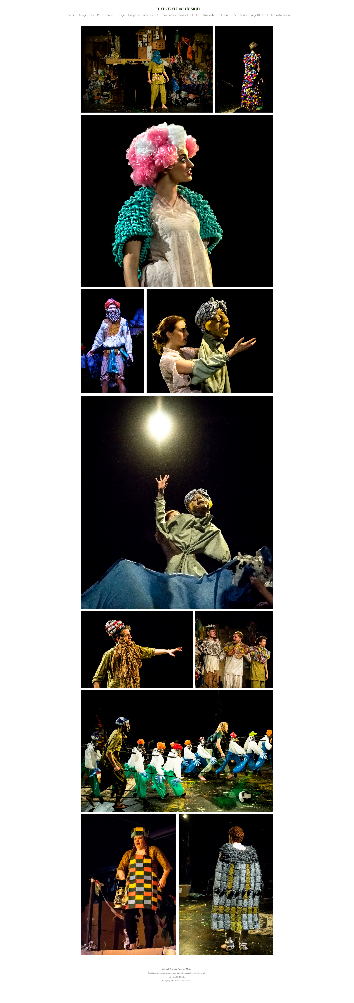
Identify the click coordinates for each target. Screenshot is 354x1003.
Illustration (210, 15)
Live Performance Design (108, 15)
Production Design (75, 15)
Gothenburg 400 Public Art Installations (265, 15)
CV (234, 15)
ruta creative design (177, 8)
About (225, 15)
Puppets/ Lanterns (140, 15)
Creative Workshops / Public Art (178, 15)
